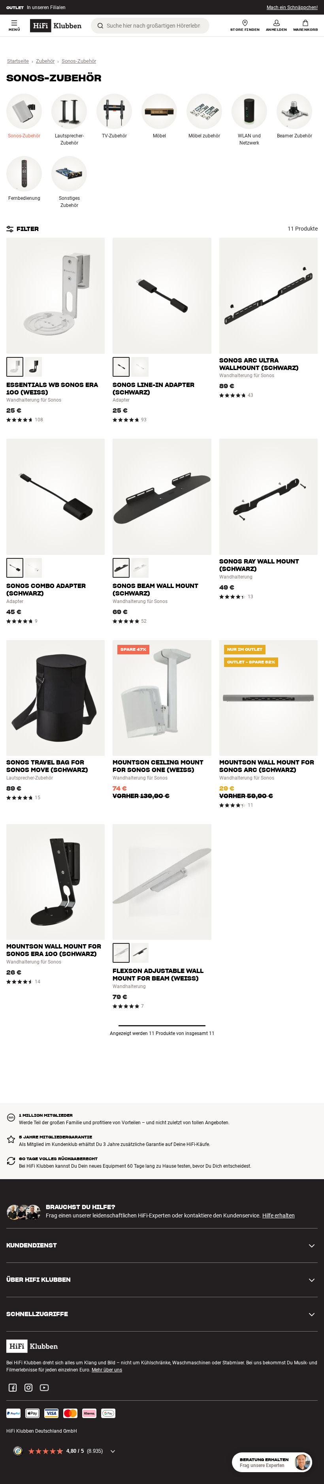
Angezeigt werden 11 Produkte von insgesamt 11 (162, 1033)
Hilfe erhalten (278, 1215)
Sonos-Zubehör (79, 61)
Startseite (18, 61)
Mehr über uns (107, 1370)
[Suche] (100, 25)
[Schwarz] (33, 367)
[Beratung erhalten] (302, 1462)
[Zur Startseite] (55, 25)
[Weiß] (14, 367)
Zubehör (45, 61)
